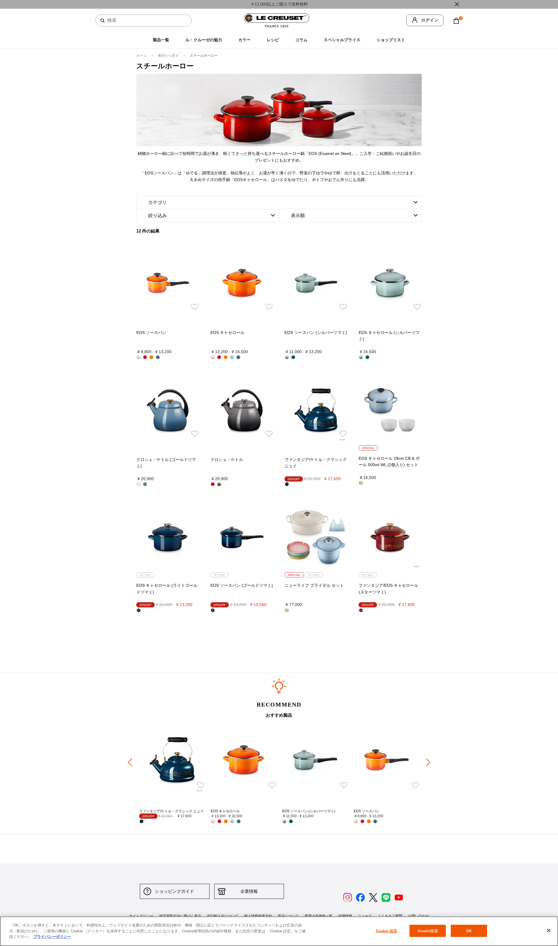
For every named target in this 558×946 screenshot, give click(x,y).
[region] (279, 931)
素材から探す (169, 55)
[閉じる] (548, 930)
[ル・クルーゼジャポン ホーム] (277, 20)
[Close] (457, 4)
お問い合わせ (418, 916)
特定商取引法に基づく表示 (180, 916)
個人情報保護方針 (258, 916)
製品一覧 (161, 40)
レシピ (273, 40)
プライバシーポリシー (52, 936)
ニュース (365, 916)
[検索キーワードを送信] (102, 20)
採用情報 (345, 916)
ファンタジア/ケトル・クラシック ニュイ (171, 811)
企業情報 (249, 891)
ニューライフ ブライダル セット (314, 585)
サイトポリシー (141, 916)
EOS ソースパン (151, 332)
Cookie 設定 (386, 931)
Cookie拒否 (428, 931)
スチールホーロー (204, 55)
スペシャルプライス (342, 40)
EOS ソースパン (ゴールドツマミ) (241, 585)
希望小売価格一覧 (318, 916)
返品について (288, 916)
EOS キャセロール (227, 332)
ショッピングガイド (174, 891)
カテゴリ (157, 202)
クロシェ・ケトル (226, 459)
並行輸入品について (222, 916)
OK (469, 931)
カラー (244, 40)
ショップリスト (391, 40)
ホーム (142, 55)
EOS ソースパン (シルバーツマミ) (316, 332)
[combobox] (146, 20)
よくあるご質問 (390, 916)
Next (428, 762)
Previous (130, 762)
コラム (301, 40)
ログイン (430, 20)
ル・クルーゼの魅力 (203, 40)
